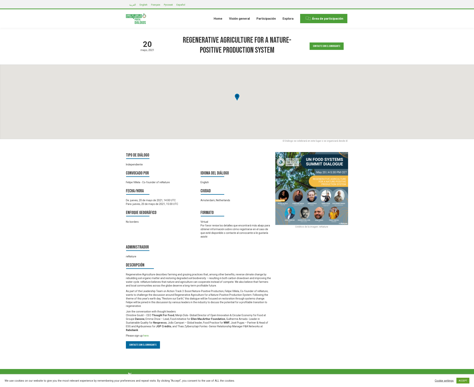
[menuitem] (218, 18)
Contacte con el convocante (326, 46)
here (146, 335)
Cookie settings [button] (444, 380)
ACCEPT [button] (463, 380)
